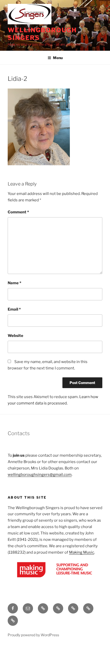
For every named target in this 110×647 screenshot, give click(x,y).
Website (15, 335)
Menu (58, 58)
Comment (18, 212)
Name (14, 283)
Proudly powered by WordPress (33, 635)
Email (14, 309)
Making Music (81, 552)
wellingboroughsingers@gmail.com (40, 474)
